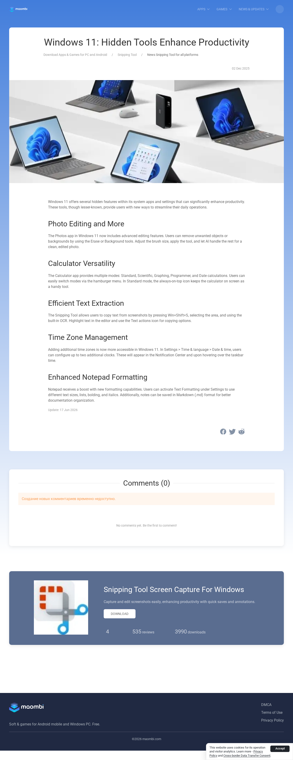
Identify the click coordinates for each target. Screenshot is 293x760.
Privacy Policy (272, 720)
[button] (280, 9)
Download (119, 614)
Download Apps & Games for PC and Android (75, 55)
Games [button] (222, 9)
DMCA (266, 705)
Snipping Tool (127, 55)
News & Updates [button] (251, 9)
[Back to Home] (18, 9)
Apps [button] (201, 9)
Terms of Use (271, 712)
